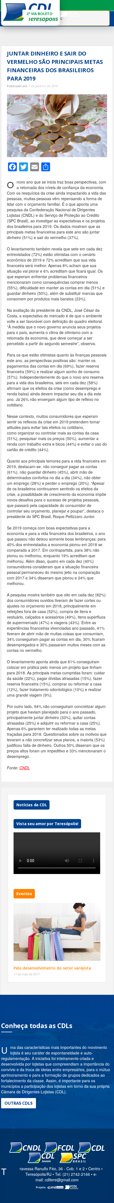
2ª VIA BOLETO (40, 13)
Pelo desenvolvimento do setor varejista (52, 968)
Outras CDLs (18, 1103)
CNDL (24, 767)
